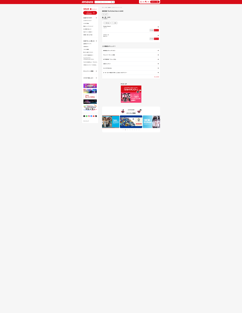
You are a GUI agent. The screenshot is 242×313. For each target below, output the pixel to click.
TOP (102, 7)
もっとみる (156, 76)
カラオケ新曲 (86, 23)
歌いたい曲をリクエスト (88, 52)
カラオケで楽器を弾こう (88, 55)
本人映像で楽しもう (87, 29)
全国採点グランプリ (87, 43)
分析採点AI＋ (86, 46)
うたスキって (94, 9)
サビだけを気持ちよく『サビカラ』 (90, 62)
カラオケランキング (87, 20)
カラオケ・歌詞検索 (108, 7)
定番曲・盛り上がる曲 (87, 34)
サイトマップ (86, 121)
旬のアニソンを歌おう (87, 32)
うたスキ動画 (86, 49)
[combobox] (114, 23)
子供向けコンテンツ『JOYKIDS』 (90, 65)
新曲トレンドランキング (88, 26)
